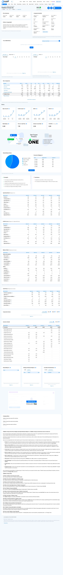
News (53, 4)
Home (21, 1)
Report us (24, 73)
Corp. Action (41, 4)
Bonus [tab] (49, 311)
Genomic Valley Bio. (7, 88)
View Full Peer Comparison (31, 99)
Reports (50, 4)
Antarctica (5, 86)
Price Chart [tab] (5, 54)
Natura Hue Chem (7, 85)
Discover (48, 1)
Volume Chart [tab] (11, 54)
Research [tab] (28, 369)
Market (24, 1)
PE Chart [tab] (35, 54)
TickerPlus (53, 1)
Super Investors (39, 1)
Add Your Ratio (45, 31)
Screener (30, 1)
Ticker (2, 6)
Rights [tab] (53, 311)
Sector (44, 1)
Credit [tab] (25, 369)
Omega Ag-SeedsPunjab (8, 92)
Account (59, 1)
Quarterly (24, 4)
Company (5, 6)
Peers (12, 4)
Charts (9, 4)
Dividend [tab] (43, 311)
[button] (50, 41)
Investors (46, 4)
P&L (27, 4)
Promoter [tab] (51, 321)
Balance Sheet (31, 4)
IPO (27, 1)
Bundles (34, 1)
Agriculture (19, 9)
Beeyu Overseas (6, 95)
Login (31, 47)
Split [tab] (57, 311)
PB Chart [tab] (40, 54)
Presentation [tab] (51, 369)
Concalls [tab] (46, 369)
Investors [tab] (56, 321)
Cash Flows (36, 4)
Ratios (15, 4)
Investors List (31, 170)
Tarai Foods (6, 90)
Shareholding (19, 4)
